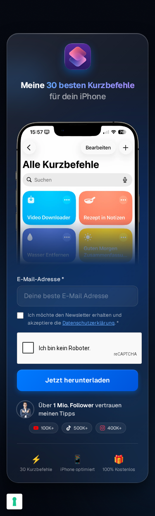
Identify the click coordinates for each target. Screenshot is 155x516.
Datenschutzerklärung (88, 323)
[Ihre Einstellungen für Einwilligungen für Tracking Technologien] (14, 501)
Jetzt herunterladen (77, 380)
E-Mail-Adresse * (40, 279)
